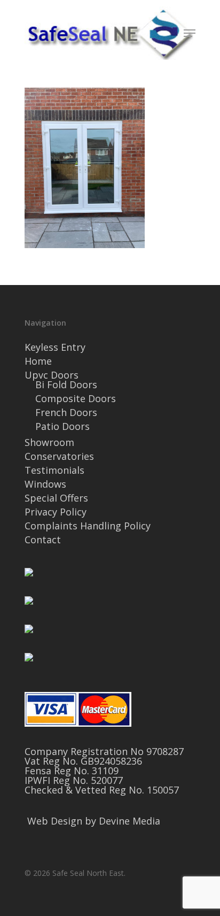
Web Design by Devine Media (93, 820)
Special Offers (56, 498)
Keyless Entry (55, 347)
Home (38, 361)
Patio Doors (62, 426)
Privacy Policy (56, 512)
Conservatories (59, 456)
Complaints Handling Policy (88, 525)
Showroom (49, 442)
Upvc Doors (51, 375)
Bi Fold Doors (66, 384)
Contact (43, 539)
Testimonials (54, 470)
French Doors (66, 412)
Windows (45, 484)
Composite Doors (75, 398)
